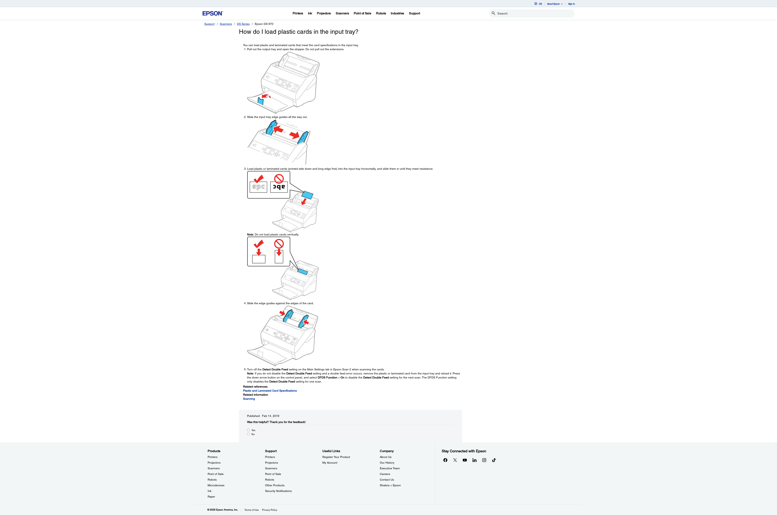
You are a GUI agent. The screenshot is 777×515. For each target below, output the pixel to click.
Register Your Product (336, 457)
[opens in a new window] (494, 460)
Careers (385, 474)
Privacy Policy (269, 510)
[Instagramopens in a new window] (484, 460)
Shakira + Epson (390, 485)
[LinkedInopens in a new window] (474, 460)
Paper (211, 496)
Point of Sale (216, 474)
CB (540, 3)
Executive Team (390, 468)
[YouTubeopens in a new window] (464, 460)
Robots (212, 479)
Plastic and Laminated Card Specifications (270, 390)
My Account (329, 462)
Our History (387, 462)
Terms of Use (251, 510)
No (253, 434)
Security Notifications (278, 491)
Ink (209, 491)
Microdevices (216, 485)
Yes (253, 430)
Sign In (571, 3)
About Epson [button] (553, 3)
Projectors (214, 462)
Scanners (226, 23)
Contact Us (387, 479)
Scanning (249, 398)
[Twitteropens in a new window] (455, 460)
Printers (213, 457)
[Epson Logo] (212, 13)
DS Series (243, 23)
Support (209, 23)
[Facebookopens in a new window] (445, 460)
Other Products (274, 485)
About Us (386, 457)
